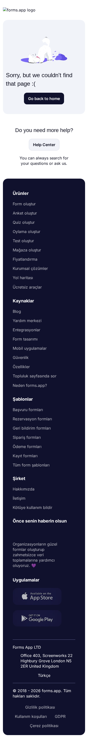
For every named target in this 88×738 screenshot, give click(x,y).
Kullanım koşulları (31, 716)
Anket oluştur (25, 213)
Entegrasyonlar (26, 329)
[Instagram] (27, 533)
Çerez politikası (44, 725)
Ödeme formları (27, 446)
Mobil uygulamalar (30, 348)
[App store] (40, 597)
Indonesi (44, 634)
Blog (17, 311)
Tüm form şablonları (31, 465)
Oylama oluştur (26, 231)
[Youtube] (49, 533)
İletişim (19, 498)
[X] (38, 533)
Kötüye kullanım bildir (32, 507)
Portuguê (45, 643)
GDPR (60, 716)
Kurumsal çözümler (30, 268)
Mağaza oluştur (27, 250)
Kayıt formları (25, 455)
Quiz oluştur (24, 222)
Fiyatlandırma (25, 259)
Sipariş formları (27, 437)
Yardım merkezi (27, 320)
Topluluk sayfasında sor (34, 375)
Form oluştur (24, 203)
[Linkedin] (17, 533)
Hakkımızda (23, 489)
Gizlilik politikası (40, 707)
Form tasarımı (25, 339)
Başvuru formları (28, 409)
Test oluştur (23, 240)
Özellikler (21, 366)
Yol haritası (23, 277)
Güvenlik (21, 357)
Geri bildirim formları (32, 428)
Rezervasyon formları (32, 418)
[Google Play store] (40, 619)
